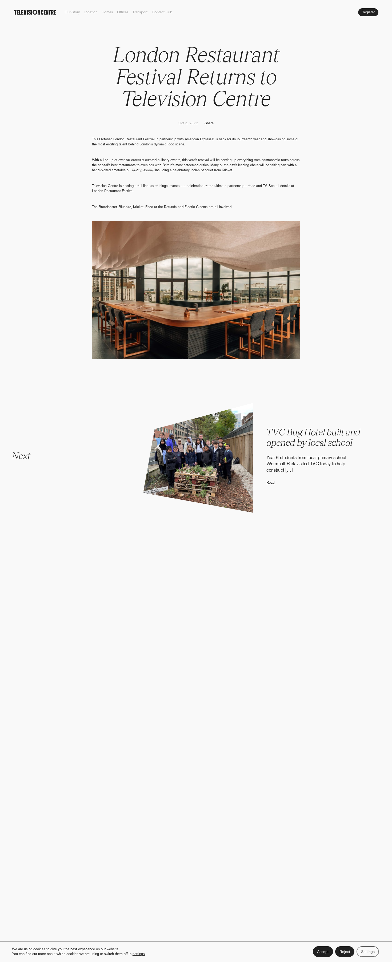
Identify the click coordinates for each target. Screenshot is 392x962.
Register (368, 12)
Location (90, 12)
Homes (107, 12)
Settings (368, 951)
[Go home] (36, 12)
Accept (323, 951)
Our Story (72, 12)
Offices (123, 12)
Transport (140, 12)
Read (270, 482)
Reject (344, 951)
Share (209, 123)
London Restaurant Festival (112, 191)
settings (139, 954)
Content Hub (162, 12)
